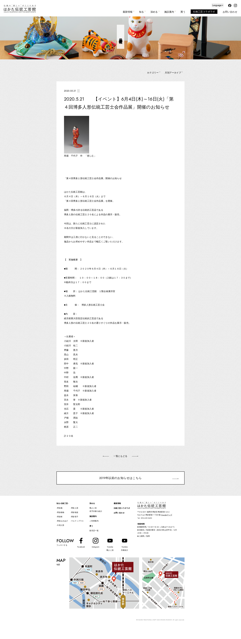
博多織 (59, 508)
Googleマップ (166, 515)
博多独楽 (74, 512)
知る (141, 12)
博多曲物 (60, 512)
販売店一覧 (94, 530)
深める (154, 12)
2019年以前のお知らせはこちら (120, 478)
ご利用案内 (94, 521)
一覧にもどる (120, 456)
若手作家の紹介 (95, 511)
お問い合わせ (230, 12)
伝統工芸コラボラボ (204, 11)
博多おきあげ (62, 521)
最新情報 (127, 12)
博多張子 (74, 516)
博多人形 (74, 508)
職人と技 (93, 508)
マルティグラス (77, 521)
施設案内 (169, 12)
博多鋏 (59, 516)
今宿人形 (60, 525)
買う (182, 12)
